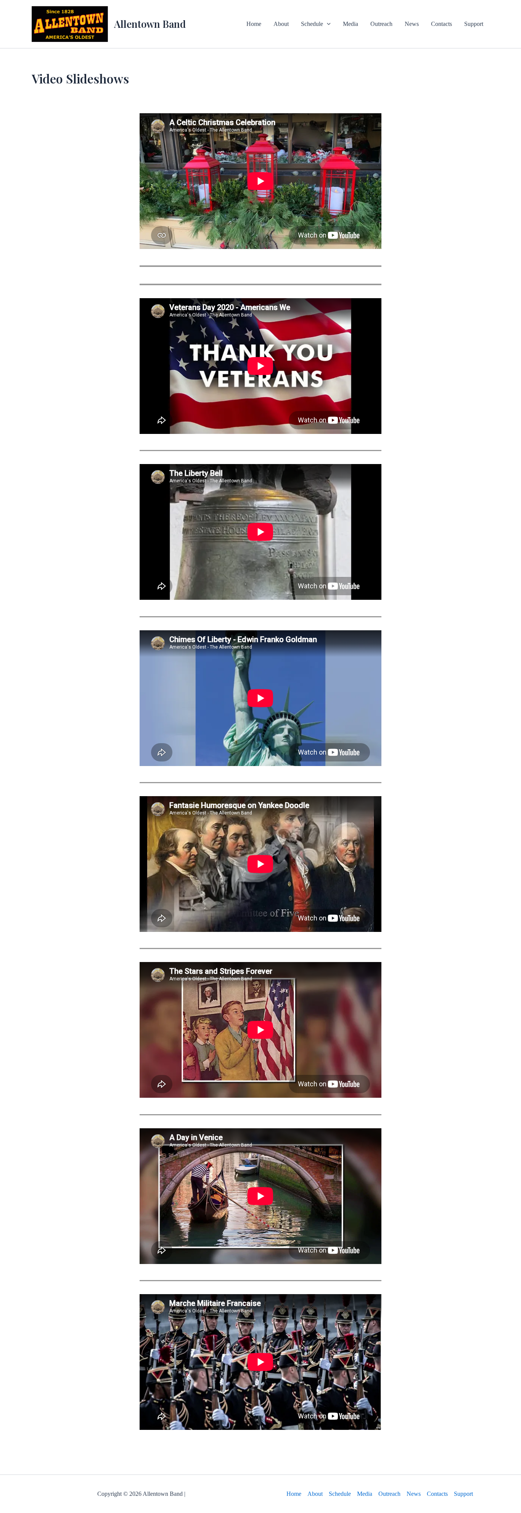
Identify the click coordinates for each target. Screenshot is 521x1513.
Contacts (441, 24)
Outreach (381, 24)
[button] (327, 24)
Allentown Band (150, 24)
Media (350, 24)
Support (473, 24)
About (281, 24)
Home (253, 24)
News (412, 24)
